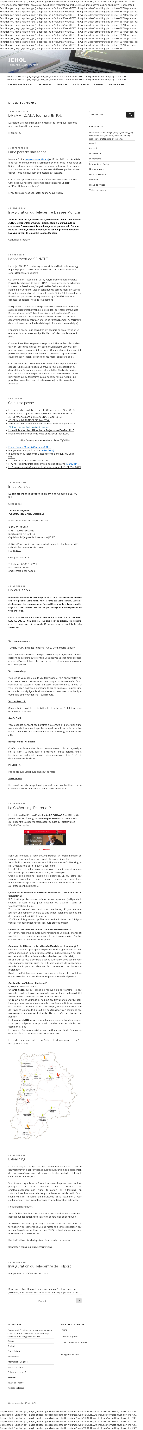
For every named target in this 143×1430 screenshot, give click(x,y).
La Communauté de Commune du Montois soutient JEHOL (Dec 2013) (44, 467)
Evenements (95, 158)
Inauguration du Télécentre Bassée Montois (44, 212)
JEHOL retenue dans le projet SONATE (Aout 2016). (35, 417)
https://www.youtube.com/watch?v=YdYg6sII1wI (45, 440)
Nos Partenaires (80, 84)
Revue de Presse (97, 185)
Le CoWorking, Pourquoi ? (20, 84)
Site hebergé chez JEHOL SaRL (22, 1403)
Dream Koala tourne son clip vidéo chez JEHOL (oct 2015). (38, 433)
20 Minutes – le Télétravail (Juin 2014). (28, 460)
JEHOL (17, 60)
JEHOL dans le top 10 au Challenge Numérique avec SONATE (40, 413)
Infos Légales (19, 486)
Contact (93, 148)
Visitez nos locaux (97, 190)
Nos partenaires (96, 169)
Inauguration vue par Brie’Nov (24, 450)
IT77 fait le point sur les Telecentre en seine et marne (36, 464)
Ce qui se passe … (22, 403)
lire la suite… (14, 132)
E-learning (62, 84)
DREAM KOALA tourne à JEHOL (35, 115)
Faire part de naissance (27, 152)
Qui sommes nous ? (98, 174)
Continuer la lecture (19, 239)
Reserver (98, 84)
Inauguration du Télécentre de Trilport (39, 1266)
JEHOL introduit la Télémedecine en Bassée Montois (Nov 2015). (42, 423)
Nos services (45, 84)
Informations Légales (99, 164)
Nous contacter (116, 84)
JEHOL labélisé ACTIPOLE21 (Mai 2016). (29, 420)
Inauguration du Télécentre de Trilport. (29, 1273)
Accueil (92, 143)
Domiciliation (19, 590)
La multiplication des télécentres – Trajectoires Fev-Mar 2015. (41, 430)
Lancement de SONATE (28, 259)
